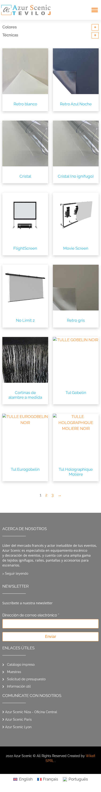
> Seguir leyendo (15, 573)
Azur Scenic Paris (18, 719)
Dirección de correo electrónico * (30, 615)
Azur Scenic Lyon (18, 727)
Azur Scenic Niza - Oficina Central (31, 712)
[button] (94, 10)
